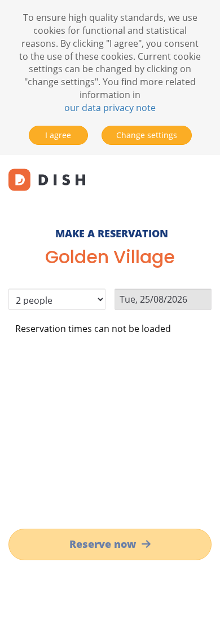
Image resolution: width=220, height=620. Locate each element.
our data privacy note (110, 107)
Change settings (146, 135)
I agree (58, 135)
